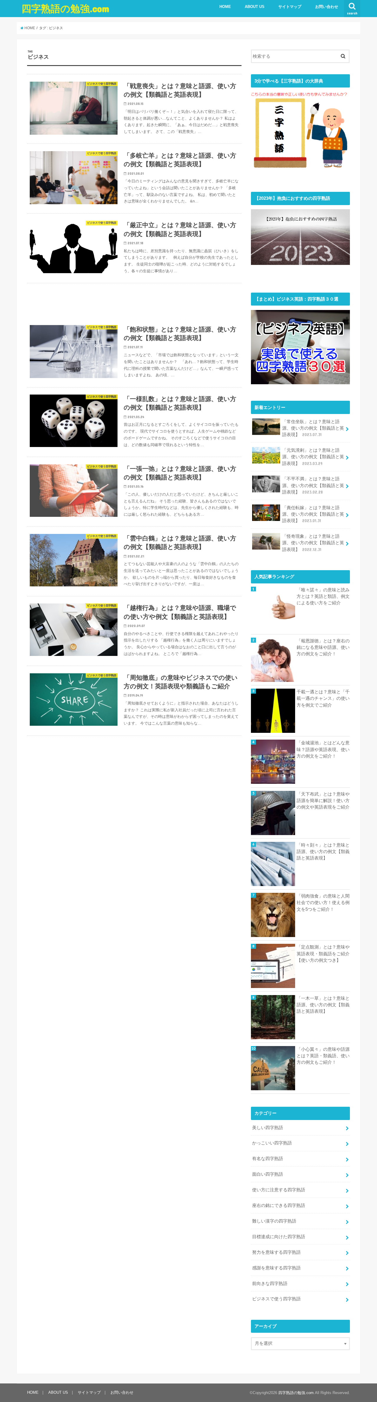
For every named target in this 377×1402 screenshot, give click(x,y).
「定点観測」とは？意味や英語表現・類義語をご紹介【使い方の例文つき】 (323, 953)
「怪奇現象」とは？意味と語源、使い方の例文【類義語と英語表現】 (313, 543)
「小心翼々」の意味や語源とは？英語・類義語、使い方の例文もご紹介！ (323, 1056)
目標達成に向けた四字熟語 (278, 1236)
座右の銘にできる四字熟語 (278, 1205)
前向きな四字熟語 (269, 1283)
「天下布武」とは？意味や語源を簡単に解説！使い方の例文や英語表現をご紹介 (323, 800)
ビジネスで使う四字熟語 (276, 1299)
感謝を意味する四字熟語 (276, 1268)
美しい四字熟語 (267, 1127)
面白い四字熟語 (267, 1174)
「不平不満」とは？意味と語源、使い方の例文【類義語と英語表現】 (313, 485)
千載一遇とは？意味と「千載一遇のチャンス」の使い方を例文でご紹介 (323, 698)
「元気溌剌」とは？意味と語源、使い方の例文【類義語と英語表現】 (313, 457)
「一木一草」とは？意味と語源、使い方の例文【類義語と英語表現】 (323, 1005)
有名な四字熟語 (267, 1158)
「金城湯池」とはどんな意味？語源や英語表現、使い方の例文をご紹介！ (323, 749)
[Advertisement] (134, 300)
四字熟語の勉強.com (65, 8)
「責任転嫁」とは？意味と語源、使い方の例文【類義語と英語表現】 (313, 514)
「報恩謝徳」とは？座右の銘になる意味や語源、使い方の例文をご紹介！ (323, 647)
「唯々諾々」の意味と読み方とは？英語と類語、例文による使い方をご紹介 (323, 596)
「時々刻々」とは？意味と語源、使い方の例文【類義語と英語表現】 (323, 851)
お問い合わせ (326, 6)
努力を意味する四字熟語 (276, 1252)
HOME (225, 6)
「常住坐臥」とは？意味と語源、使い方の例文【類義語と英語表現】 (313, 428)
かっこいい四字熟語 (272, 1143)
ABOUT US (254, 6)
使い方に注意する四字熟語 (278, 1189)
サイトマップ (289, 6)
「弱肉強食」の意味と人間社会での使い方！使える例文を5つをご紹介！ (323, 902)
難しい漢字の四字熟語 (274, 1221)
